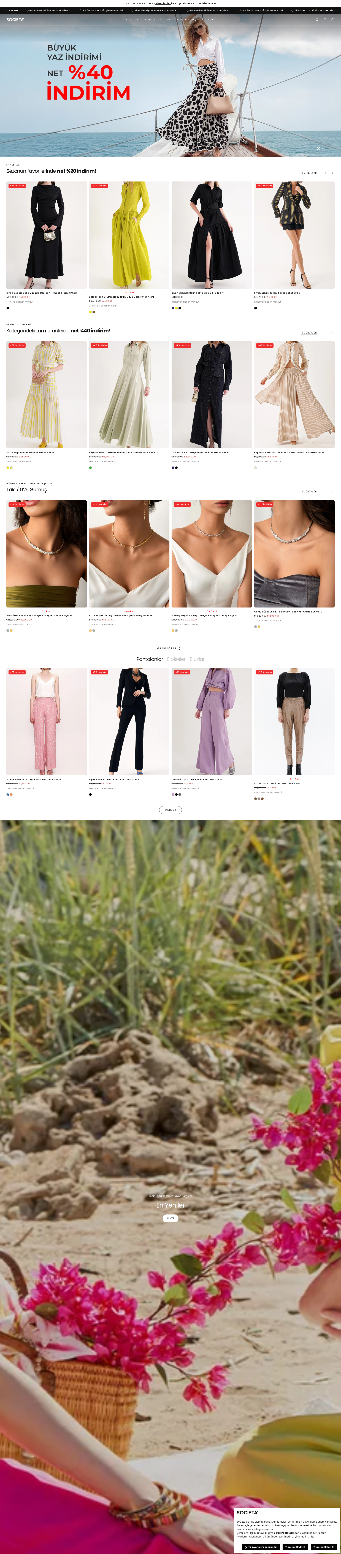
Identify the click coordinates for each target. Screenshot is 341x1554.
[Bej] (255, 467)
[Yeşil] (90, 467)
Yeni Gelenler (134, 19)
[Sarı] (90, 312)
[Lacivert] (173, 308)
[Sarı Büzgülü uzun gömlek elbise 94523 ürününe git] (46, 394)
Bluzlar (197, 659)
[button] (317, 20)
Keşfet (170, 1218)
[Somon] (11, 794)
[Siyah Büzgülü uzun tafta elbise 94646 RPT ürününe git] (212, 235)
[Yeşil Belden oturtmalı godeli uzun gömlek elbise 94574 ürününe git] (129, 394)
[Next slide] (333, 85)
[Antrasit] (179, 794)
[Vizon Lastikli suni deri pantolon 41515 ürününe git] (294, 721)
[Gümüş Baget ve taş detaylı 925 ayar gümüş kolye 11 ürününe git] (212, 554)
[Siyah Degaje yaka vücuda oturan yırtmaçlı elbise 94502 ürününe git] (46, 235)
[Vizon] (259, 798)
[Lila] (173, 794)
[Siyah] (7, 308)
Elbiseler (176, 659)
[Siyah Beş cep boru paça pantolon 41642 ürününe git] (129, 721)
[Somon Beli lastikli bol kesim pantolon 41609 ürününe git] (46, 721)
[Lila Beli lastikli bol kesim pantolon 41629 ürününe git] (212, 721)
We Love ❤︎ (207, 19)
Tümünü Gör (309, 173)
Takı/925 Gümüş (186, 19)
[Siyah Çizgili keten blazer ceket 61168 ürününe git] (294, 235)
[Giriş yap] (325, 20)
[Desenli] (7, 794)
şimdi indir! (163, 3)
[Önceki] (14, 730)
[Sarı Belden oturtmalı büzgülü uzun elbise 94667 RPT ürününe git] (129, 235)
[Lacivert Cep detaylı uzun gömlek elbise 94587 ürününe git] (212, 394)
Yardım (13, 10)
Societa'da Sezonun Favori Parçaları (171, 1196)
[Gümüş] (7, 630)
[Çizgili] (11, 467)
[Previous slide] (8, 85)
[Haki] (93, 312)
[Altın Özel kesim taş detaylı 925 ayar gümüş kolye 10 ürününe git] (46, 554)
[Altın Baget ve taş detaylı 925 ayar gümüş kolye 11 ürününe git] (129, 554)
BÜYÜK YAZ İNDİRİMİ (323, 10)
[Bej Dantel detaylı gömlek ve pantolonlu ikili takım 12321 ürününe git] (294, 394)
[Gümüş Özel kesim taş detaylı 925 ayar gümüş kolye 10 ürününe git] (294, 554)
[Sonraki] (332, 173)
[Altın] (11, 630)
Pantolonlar (150, 659)
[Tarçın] (262, 798)
